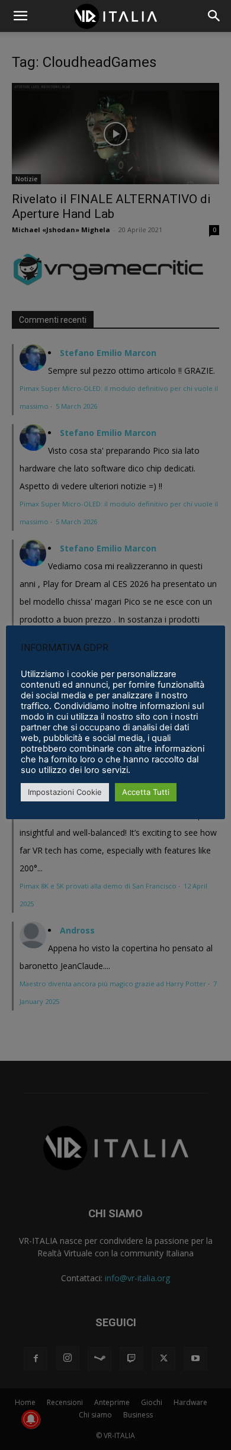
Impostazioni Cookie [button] (65, 792)
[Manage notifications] (30, 1419)
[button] (214, 16)
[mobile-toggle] (20, 16)
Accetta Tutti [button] (145, 792)
